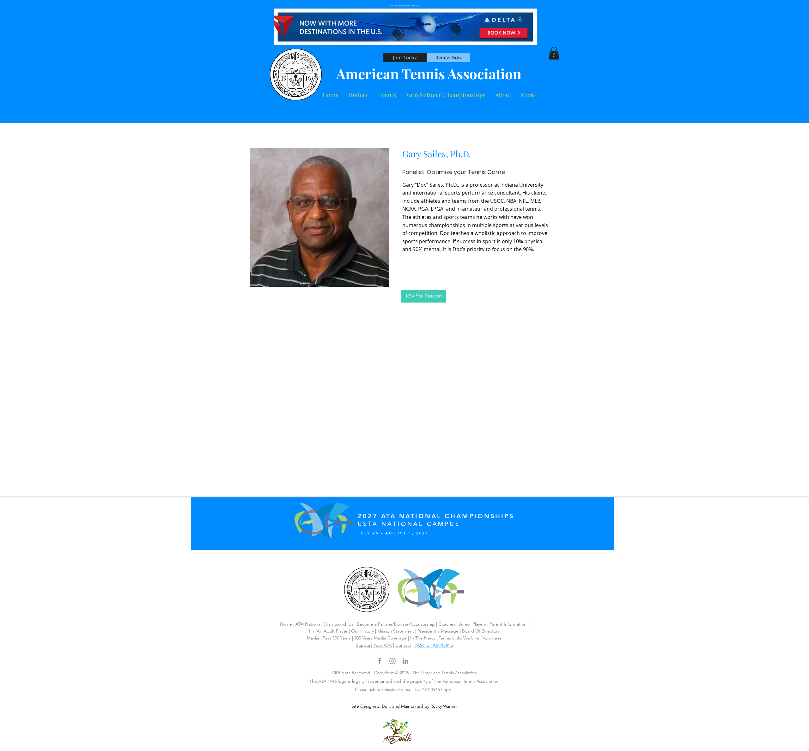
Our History (362, 631)
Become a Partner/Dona (380, 624)
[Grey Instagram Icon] (392, 661)
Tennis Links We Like (459, 638)
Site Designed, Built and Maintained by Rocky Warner (404, 706)
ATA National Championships (324, 624)
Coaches (446, 624)
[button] (503, 95)
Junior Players (472, 624)
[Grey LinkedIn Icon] (405, 661)
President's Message (438, 631)
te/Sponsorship (419, 624)
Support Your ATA (374, 645)
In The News (422, 638)
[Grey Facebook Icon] (379, 661)
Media (313, 638)
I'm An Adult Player (328, 631)
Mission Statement (395, 631)
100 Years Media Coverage (380, 638)
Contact (403, 645)
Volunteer (493, 638)
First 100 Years (337, 638)
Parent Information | (509, 624)
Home (286, 624)
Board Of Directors (481, 631)
